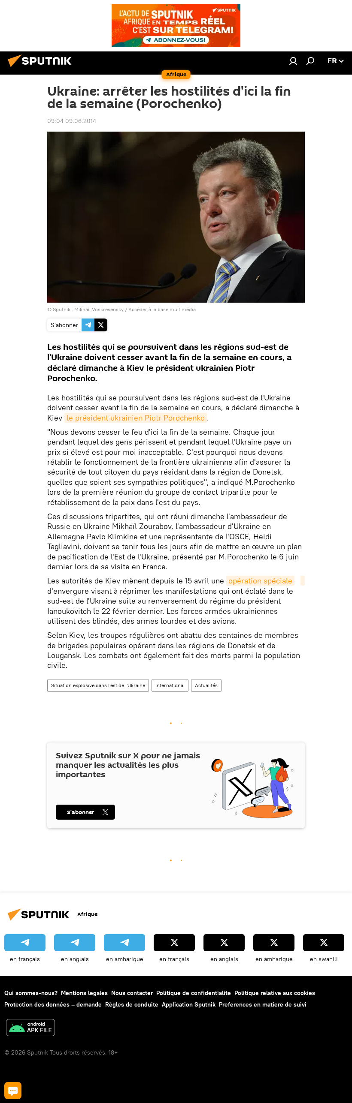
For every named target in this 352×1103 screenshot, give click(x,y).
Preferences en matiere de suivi (262, 1004)
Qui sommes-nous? (31, 993)
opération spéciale (260, 581)
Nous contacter (132, 993)
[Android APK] (30, 1028)
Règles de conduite (131, 1004)
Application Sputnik (188, 1004)
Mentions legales (84, 993)
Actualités (206, 685)
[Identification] (293, 60)
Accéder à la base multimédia (162, 309)
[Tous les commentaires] (12, 1090)
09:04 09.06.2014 (71, 121)
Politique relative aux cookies (274, 993)
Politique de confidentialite (193, 993)
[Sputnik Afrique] (42, 68)
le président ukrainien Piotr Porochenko (136, 418)
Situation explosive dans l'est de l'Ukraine (98, 685)
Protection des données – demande (53, 1004)
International (170, 685)
